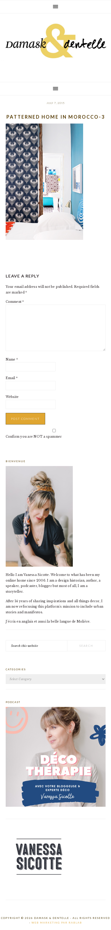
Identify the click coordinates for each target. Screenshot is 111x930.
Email (12, 378)
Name (12, 359)
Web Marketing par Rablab (56, 922)
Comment (15, 302)
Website (12, 397)
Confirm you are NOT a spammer (34, 436)
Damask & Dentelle (55, 45)
